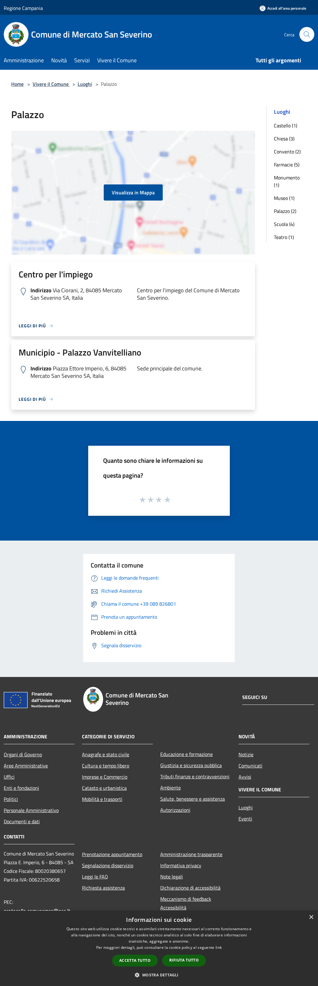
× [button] (311, 917)
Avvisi (244, 776)
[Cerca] (306, 34)
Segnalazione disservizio (107, 865)
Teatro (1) (284, 237)
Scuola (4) (284, 224)
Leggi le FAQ (95, 876)
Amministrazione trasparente (191, 854)
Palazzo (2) (285, 211)
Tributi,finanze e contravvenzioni (194, 776)
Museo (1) (284, 198)
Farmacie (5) (286, 164)
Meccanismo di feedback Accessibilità (185, 903)
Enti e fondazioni (21, 788)
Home (17, 84)
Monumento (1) (287, 181)
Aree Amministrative (26, 765)
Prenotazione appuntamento (112, 854)
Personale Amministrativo (31, 810)
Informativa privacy (180, 865)
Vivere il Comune (51, 84)
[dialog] (159, 948)
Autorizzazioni (175, 810)
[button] (158, 975)
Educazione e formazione (186, 754)
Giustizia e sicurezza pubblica (191, 765)
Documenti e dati (22, 821)
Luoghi (85, 84)
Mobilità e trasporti (102, 799)
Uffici (9, 776)
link (219, 947)
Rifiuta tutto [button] (184, 960)
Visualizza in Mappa (133, 192)
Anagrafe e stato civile (105, 754)
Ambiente (170, 787)
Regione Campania (23, 8)
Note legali (171, 876)
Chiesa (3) (284, 138)
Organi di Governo (23, 754)
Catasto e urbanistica (104, 788)
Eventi (245, 818)
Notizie (245, 754)
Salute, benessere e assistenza (192, 799)
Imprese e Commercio (104, 776)
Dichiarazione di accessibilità (190, 887)
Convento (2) (287, 151)
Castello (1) (285, 125)
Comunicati (250, 765)
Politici (11, 799)
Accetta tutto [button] (135, 960)
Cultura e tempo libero (105, 765)
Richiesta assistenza (103, 887)
